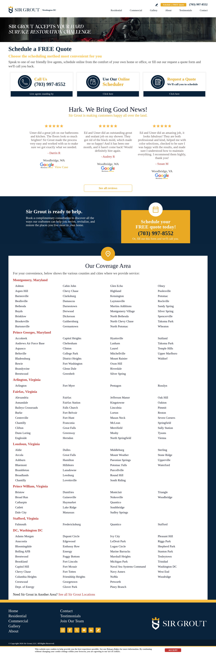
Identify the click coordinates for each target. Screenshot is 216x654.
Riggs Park (164, 541)
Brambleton (22, 470)
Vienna (162, 438)
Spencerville (165, 316)
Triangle (163, 492)
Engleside (21, 438)
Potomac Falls (118, 465)
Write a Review (156, 5)
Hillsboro (68, 465)
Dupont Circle (71, 536)
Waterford (164, 465)
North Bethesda (119, 316)
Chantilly (20, 422)
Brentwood (21, 373)
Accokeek (21, 338)
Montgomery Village (122, 311)
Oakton (162, 402)
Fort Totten (69, 571)
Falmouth (20, 524)
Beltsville (20, 353)
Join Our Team (72, 621)
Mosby (114, 433)
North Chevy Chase (122, 321)
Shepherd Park (166, 546)
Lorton (114, 412)
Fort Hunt (68, 417)
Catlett (19, 507)
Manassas (68, 512)
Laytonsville (117, 301)
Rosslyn (162, 385)
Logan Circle (118, 546)
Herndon (68, 438)
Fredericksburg (72, 524)
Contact (204, 10)
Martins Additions (121, 306)
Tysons (162, 433)
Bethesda (20, 306)
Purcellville (117, 470)
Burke (18, 412)
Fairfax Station (71, 402)
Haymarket (69, 502)
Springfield (164, 422)
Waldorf (163, 358)
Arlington (21, 385)
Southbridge (117, 507)
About (168, 10)
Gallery (153, 10)
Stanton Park (165, 551)
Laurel (114, 348)
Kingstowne (117, 402)
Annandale (21, 402)
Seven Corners (166, 417)
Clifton (19, 428)
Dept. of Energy (24, 586)
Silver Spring (165, 311)
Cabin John (69, 286)
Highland (115, 291)
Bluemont (21, 465)
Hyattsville (116, 338)
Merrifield (116, 428)
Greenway (69, 433)
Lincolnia (116, 407)
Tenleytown (165, 556)
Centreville (21, 417)
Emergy (67, 551)
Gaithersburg (70, 321)
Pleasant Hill (165, 536)
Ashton (19, 286)
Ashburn (20, 460)
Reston (162, 412)
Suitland (163, 338)
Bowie (19, 363)
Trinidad (163, 561)
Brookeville (22, 321)
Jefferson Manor (120, 397)
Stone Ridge (165, 455)
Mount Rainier (118, 358)
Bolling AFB (22, 551)
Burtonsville (22, 326)
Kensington (117, 296)
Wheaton (163, 326)
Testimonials (185, 10)
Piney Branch (118, 586)
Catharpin (21, 502)
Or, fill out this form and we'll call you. (155, 238)
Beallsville (21, 301)
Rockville (163, 301)
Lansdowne (69, 470)
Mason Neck (117, 417)
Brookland (21, 561)
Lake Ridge (69, 507)
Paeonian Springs (120, 460)
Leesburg (68, 475)
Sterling (162, 450)
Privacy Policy (113, 649)
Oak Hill (163, 397)
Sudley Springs (119, 512)
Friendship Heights (74, 576)
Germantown (70, 326)
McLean (115, 422)
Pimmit (162, 407)
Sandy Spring (166, 306)
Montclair (116, 492)
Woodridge (164, 576)
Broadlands (22, 475)
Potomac (163, 296)
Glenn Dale (69, 368)
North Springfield (120, 438)
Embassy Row (71, 546)
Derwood (68, 311)
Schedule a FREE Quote (173, 5)
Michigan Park (119, 561)
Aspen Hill (21, 291)
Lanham (115, 343)
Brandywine (22, 368)
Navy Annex (117, 571)
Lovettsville (70, 480)
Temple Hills (165, 348)
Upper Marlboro (167, 353)
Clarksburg (69, 296)
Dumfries (68, 492)
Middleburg (117, 450)
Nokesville (116, 497)
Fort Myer (69, 385)
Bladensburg (22, 358)
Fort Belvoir (70, 412)
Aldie (18, 450)
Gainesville (69, 497)
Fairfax (67, 397)
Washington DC (167, 566)
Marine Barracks (120, 551)
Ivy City (115, 536)
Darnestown (70, 306)
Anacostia (21, 541)
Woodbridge (165, 497)
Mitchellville (117, 353)
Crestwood (21, 581)
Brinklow (20, 316)
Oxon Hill (116, 363)
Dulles (66, 450)
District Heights (72, 358)
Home (13, 611)
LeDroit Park (118, 541)
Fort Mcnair (70, 566)
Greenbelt (68, 373)
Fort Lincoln (70, 561)
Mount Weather (119, 455)
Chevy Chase (70, 291)
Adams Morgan (24, 536)
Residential (116, 10)
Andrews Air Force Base (30, 343)
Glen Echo (116, 286)
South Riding (118, 480)
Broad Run (21, 497)
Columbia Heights (26, 576)
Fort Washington (72, 363)
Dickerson (69, 316)
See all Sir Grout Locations (76, 594)
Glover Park (70, 586)
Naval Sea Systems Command (128, 566)
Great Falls (69, 428)
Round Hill (116, 475)
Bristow (19, 492)
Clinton (67, 348)
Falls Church (70, 407)
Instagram (62, 630)
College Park (70, 353)
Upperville (164, 460)
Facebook (69, 630)
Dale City (21, 512)
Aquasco (20, 348)
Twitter (76, 630)
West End (163, 571)
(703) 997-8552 (198, 4)
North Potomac (119, 326)
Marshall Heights (120, 556)
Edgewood (69, 541)
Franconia (69, 422)
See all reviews (108, 188)
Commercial (136, 10)
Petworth (115, 581)
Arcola (19, 455)
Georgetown (70, 581)
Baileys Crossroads (26, 407)
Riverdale (116, 368)
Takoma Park (165, 321)
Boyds (19, 311)
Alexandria (21, 397)
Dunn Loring (22, 433)
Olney (161, 286)
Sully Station (165, 428)
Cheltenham (70, 343)
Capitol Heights (72, 338)
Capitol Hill (22, 566)
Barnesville (22, 296)
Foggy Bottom (71, 556)
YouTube (84, 630)
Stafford (163, 524)
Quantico (115, 502)
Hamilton (68, 460)
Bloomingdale (23, 546)
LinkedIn (91, 630)
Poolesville (164, 291)
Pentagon (115, 385)
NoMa (114, 576)
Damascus (69, 301)
